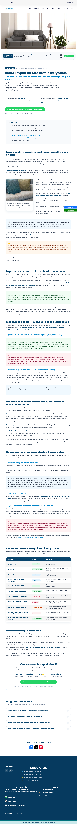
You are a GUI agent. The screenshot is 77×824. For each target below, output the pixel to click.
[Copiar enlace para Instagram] (46, 747)
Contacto (66, 8)
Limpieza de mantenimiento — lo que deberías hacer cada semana (31, 133)
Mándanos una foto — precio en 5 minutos (39, 682)
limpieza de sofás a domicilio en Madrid (31, 537)
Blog (72, 8)
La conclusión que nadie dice (20, 140)
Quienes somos (45, 8)
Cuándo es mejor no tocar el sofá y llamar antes (26, 135)
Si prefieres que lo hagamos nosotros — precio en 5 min (26, 109)
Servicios (36, 8)
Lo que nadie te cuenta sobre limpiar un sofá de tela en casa (29, 125)
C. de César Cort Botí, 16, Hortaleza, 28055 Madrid (19, 809)
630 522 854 (60, 55)
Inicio (30, 8)
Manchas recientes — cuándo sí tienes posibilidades (27, 130)
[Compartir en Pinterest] (41, 747)
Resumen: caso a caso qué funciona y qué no (25, 138)
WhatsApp (70, 56)
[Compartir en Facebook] (31, 747)
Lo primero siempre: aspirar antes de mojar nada (25, 128)
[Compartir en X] (36, 747)
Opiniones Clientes (56, 8)
